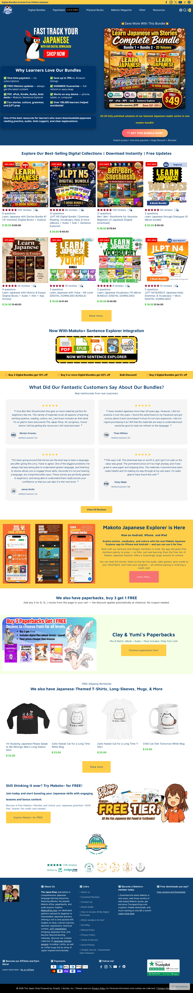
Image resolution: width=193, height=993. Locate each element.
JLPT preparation (58, 929)
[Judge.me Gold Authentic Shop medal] (102, 867)
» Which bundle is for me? (92, 920)
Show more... (96, 315)
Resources (159, 9)
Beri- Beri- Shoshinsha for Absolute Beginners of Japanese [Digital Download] (117, 219)
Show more (96, 766)
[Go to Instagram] (171, 2)
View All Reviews (96, 509)
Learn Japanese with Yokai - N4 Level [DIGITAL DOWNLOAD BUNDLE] (71, 294)
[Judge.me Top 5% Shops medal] (140, 867)
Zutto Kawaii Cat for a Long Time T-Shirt (118, 745)
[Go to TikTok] (184, 2)
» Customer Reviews (90, 897)
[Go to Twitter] (175, 2)
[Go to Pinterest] (189, 2)
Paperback (65, 9)
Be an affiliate (27, 969)
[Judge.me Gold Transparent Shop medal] (115, 867)
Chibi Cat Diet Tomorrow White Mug (164, 743)
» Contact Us (86, 902)
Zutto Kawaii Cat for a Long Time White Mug (71, 745)
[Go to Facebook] (166, 2)
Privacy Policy (99, 988)
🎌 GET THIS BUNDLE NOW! (145, 133)
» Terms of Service (89, 940)
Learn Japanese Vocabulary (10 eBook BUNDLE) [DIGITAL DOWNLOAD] (119, 294)
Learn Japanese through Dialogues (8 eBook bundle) (166, 218)
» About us (85, 892)
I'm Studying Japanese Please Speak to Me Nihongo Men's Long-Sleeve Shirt (27, 746)
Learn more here (126, 913)
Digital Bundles (36, 9)
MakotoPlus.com (49, 910)
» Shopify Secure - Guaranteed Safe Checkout (95, 951)
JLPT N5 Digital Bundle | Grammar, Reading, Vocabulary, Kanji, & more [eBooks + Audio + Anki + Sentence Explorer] (70, 221)
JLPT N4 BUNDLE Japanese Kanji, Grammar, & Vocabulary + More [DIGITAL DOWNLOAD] (164, 295)
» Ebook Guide (86, 907)
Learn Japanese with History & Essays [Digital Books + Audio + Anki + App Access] (24, 295)
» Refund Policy (87, 930)
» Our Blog (85, 925)
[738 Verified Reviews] (96, 856)
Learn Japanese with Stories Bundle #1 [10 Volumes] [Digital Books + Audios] (24, 218)
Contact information (167, 988)
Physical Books (95, 9)
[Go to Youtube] (180, 2)
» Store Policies (87, 945)
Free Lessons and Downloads (171, 892)
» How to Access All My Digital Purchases (94, 913)
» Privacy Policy (87, 935)
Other (142, 9)
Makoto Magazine (121, 9)
